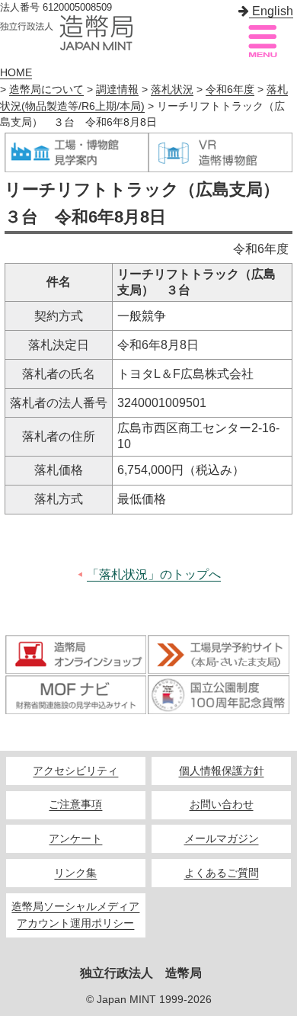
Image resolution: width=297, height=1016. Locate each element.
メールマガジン (221, 839)
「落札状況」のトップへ (154, 574)
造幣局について (46, 89)
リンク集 (75, 873)
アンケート (75, 839)
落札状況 (172, 89)
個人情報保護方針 (221, 771)
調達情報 (117, 89)
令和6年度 (230, 89)
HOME (16, 73)
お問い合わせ (222, 804)
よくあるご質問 (221, 873)
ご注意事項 (75, 804)
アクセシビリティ (75, 771)
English (271, 11)
